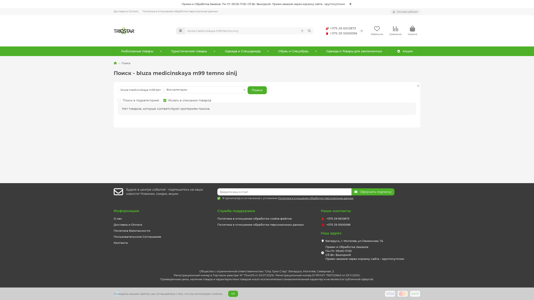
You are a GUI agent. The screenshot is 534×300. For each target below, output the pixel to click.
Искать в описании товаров (189, 100)
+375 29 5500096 (343, 33)
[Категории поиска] (180, 30)
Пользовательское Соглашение (137, 236)
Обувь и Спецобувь (293, 51)
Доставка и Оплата (126, 11)
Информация (126, 211)
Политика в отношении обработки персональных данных (180, 11)
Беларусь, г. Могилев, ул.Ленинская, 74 (354, 240)
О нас (118, 218)
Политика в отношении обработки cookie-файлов (254, 218)
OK (233, 293)
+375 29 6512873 (343, 28)
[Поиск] (309, 31)
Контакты (121, 242)
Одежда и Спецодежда (243, 51)
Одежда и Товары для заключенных (354, 51)
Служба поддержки (236, 211)
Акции (408, 51)
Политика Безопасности (132, 230)
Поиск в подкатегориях (141, 100)
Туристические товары (189, 51)
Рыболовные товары (137, 51)
